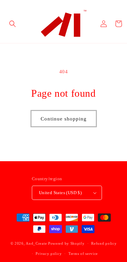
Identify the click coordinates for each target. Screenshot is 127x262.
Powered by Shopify (66, 243)
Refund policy (104, 243)
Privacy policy (49, 253)
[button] (12, 23)
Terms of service (83, 253)
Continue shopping (64, 118)
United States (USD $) (60, 192)
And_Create (36, 243)
